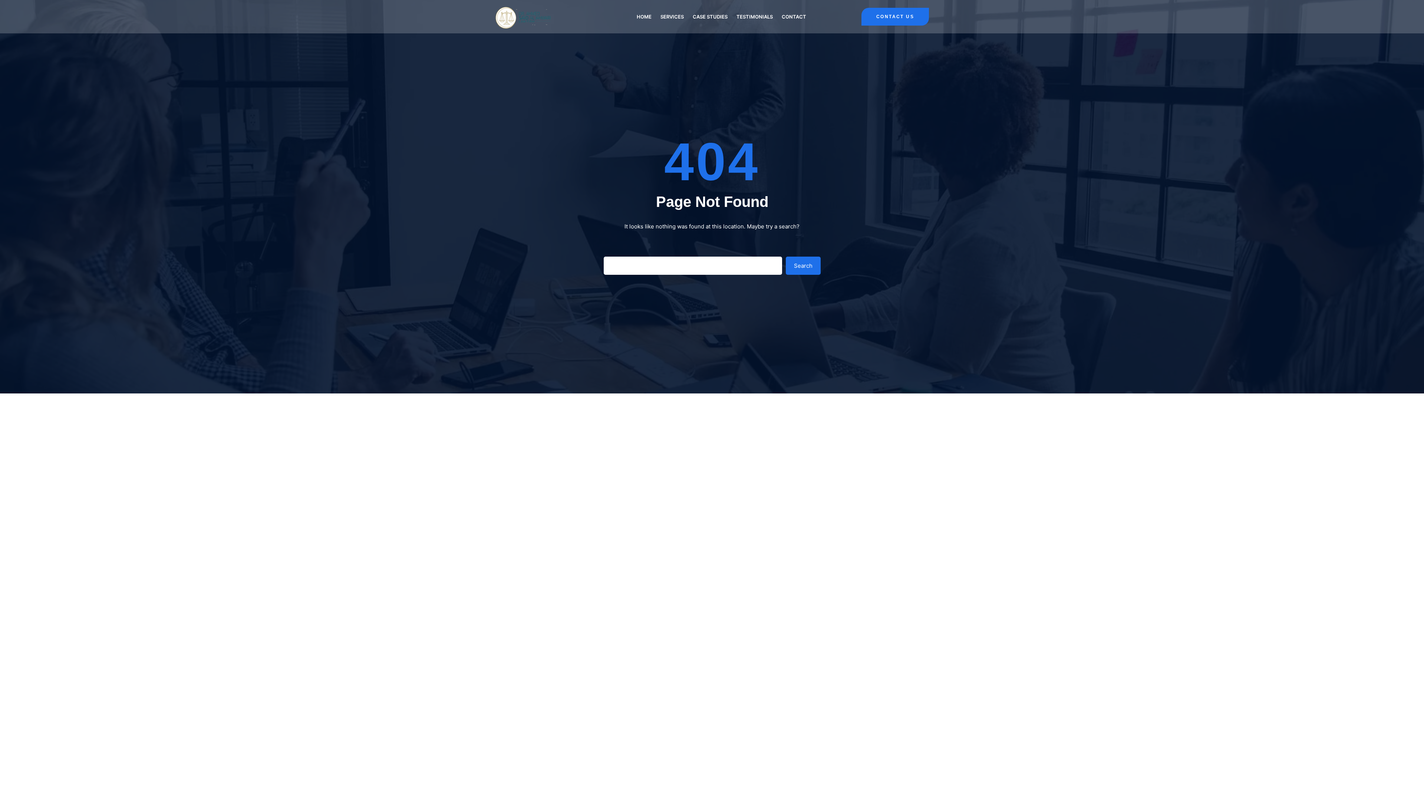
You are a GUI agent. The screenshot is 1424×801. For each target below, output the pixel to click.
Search (803, 265)
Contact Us (895, 16)
